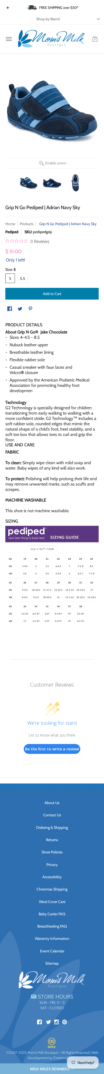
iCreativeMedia (65, 1057)
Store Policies (52, 852)
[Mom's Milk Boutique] (51, 39)
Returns (52, 839)
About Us (52, 802)
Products (27, 223)
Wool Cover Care (52, 901)
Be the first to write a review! (52, 748)
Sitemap (52, 963)
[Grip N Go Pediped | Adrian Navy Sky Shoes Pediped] (29, 183)
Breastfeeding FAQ (52, 926)
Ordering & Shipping (52, 827)
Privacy (52, 864)
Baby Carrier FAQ (52, 914)
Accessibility (52, 876)
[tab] (52, 445)
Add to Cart (52, 293)
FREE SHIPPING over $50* (58, 7)
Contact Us (52, 815)
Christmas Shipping (52, 889)
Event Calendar (52, 951)
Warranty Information (52, 938)
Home (10, 223)
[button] (52, 1068)
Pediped (11, 231)
